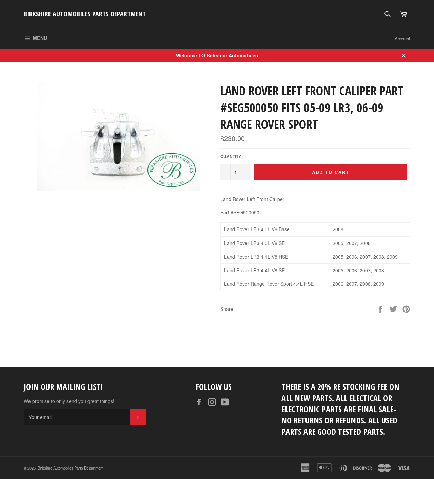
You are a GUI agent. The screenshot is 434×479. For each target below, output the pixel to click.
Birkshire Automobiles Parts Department (85, 13)
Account (402, 38)
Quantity (230, 156)
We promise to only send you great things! (69, 401)
